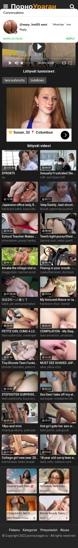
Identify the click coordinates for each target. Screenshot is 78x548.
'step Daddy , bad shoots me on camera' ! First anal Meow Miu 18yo (58, 205)
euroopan (46, 398)
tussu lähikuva (32, 209)
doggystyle (9, 272)
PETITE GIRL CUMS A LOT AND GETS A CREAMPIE (20, 331)
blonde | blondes (13, 367)
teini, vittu (46, 462)
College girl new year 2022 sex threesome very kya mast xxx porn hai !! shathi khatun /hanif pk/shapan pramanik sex (20, 457)
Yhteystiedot (48, 530)
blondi (44, 209)
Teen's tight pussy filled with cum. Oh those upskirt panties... (58, 236)
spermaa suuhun (61, 209)
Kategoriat (30, 530)
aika (43, 367)
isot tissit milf (56, 177)
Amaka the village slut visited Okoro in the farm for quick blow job (20, 268)
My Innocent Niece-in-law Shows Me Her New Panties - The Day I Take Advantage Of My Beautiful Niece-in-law (58, 299)
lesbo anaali (26, 462)
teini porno (47, 430)
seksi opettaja (67, 240)
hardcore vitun (50, 304)
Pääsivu (14, 530)
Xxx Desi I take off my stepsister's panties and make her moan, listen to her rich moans (58, 394)
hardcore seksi (12, 209)
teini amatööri (49, 335)
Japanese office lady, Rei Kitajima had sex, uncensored (20, 205)
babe (5, 304)
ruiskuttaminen (50, 272)
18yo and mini (12, 426)
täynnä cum (48, 240)
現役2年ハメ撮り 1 (14, 299)
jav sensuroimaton (22, 304)
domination (70, 272)
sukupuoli (62, 430)
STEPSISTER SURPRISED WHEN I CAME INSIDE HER (20, 394)
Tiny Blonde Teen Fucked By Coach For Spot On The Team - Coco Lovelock (20, 363)
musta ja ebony (12, 430)
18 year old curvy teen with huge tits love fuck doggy (58, 457)
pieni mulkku (33, 367)
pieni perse (31, 430)
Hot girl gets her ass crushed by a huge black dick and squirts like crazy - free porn (58, 426)
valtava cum (63, 462)
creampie (29, 335)
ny (3, 177)
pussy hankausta (30, 240)
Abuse (64, 530)
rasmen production (31, 272)
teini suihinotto (15, 80)
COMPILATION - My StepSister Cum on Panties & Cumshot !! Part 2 (58, 331)
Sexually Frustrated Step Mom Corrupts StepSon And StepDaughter (58, 173)
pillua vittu (54, 367)
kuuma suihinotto (35, 398)
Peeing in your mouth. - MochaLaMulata (58, 268)
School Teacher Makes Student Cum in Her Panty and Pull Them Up (20, 236)
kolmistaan (9, 462)
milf (43, 177)
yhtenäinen (9, 240)
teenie (65, 304)
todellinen (37, 80)
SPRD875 (8, 173)
